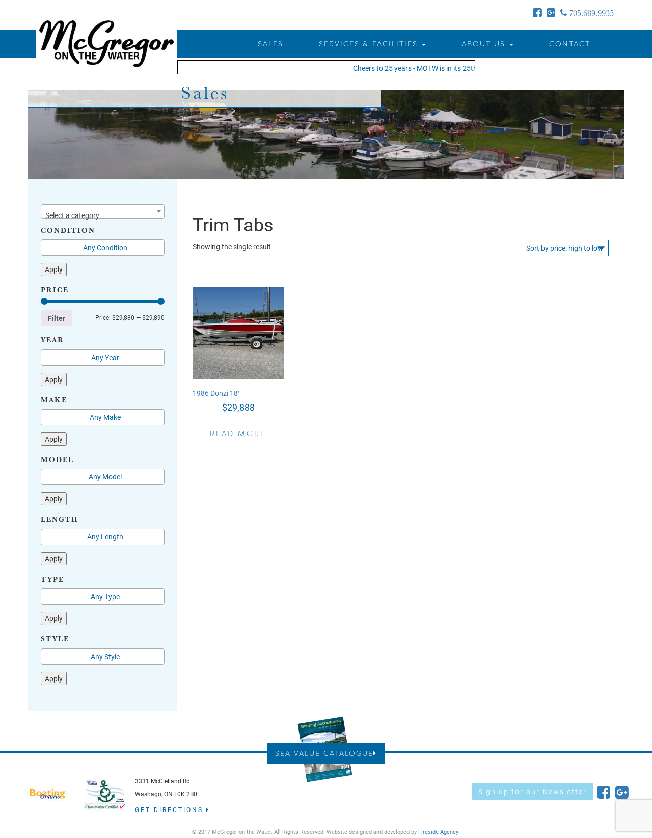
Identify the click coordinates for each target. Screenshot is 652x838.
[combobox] (103, 211)
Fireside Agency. (439, 831)
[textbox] (102, 215)
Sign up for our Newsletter (532, 791)
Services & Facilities (370, 43)
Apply (54, 269)
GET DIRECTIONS (170, 809)
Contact (569, 43)
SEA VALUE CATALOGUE (324, 753)
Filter (56, 318)
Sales (270, 43)
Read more (238, 433)
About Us (484, 43)
